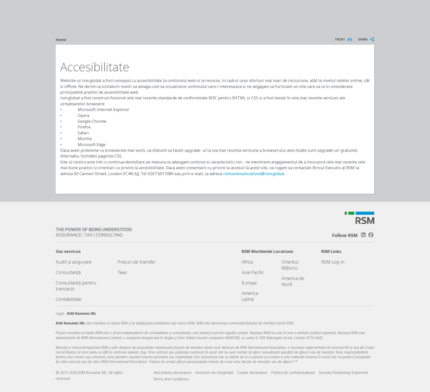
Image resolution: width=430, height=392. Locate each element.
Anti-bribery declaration (173, 372)
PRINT (340, 39)
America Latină (250, 296)
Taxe (122, 272)
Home (61, 39)
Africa (247, 262)
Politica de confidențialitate (293, 372)
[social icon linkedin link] (363, 234)
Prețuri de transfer (137, 262)
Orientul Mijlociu (290, 265)
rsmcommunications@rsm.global (253, 173)
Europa (249, 283)
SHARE (363, 39)
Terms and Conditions (171, 379)
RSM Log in (332, 262)
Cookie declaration (252, 372)
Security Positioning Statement (343, 372)
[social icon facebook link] (371, 234)
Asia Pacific (253, 272)
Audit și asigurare (74, 262)
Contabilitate (68, 299)
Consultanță (68, 272)
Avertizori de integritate (214, 372)
